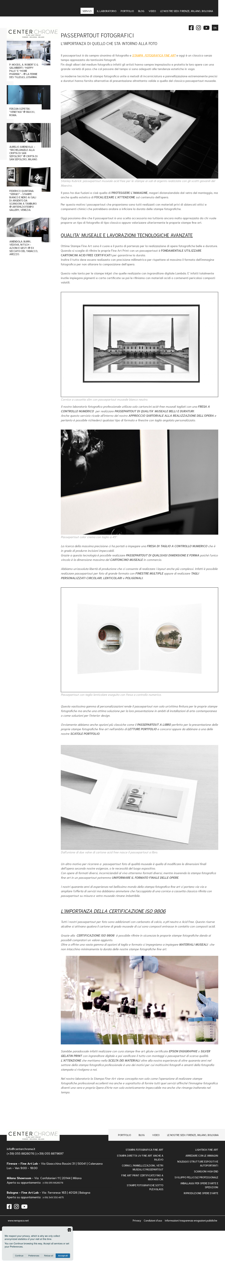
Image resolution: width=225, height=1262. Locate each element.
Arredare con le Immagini (201, 1155)
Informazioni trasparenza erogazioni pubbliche (191, 1220)
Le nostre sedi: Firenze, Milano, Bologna (193, 1134)
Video (156, 1134)
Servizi (87, 11)
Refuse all (48, 1255)
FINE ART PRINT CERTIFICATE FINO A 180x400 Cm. (142, 1177)
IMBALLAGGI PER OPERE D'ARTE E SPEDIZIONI (199, 1185)
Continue (19, 1255)
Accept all (63, 1255)
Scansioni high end (206, 1171)
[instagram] (16, 1206)
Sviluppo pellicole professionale (196, 1177)
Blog (141, 1134)
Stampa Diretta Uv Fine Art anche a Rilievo (140, 1157)
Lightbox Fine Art (206, 1149)
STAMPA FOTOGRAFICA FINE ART (154, 55)
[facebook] (9, 1206)
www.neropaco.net (18, 1220)
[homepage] (33, 1135)
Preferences (33, 1255)
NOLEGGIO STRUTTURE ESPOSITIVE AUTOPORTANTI (197, 1163)
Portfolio (124, 1134)
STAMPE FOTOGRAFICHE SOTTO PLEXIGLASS (145, 1187)
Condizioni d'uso (153, 1220)
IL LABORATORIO (106, 11)
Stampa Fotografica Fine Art (144, 1149)
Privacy (137, 1220)
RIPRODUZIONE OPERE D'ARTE (201, 1193)
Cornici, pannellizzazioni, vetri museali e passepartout (142, 1167)
